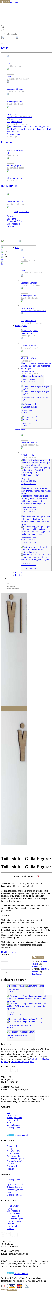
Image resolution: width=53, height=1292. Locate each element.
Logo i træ (11, 219)
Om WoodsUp (13, 224)
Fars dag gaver (13, 1127)
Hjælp (9, 1148)
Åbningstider (12, 1146)
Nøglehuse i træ (21, 211)
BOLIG (4, 48)
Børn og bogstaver (15, 1115)
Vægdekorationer (14, 1125)
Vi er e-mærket (21, 1135)
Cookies (10, 1164)
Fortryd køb (12, 1166)
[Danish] (3, 248)
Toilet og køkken (14, 1117)
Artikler (10, 1169)
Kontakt (18, 575)
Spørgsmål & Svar (15, 221)
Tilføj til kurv (38, 957)
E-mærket (11, 226)
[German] (3, 258)
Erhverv (10, 216)
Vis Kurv (4, 1290)
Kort (9, 1122)
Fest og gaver (7, 142)
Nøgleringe (20, 430)
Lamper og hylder (15, 1120)
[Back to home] (15, 38)
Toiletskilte (37, 966)
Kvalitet (18, 572)
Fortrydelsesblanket (15, 1161)
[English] (3, 253)
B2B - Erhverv (13, 1153)
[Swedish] (3, 262)
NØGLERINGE (9, 186)
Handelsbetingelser (15, 1159)
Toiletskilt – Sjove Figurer (22, 1061)
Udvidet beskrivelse (10, 952)
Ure (8, 1112)
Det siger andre (13, 1156)
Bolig (17, 247)
